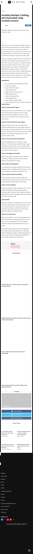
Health (2, 488)
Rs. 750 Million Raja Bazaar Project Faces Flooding (7, 433)
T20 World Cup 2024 (6, 491)
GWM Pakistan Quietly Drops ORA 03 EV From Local (23, 446)
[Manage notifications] (29, 550)
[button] (26, 25)
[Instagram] (8, 519)
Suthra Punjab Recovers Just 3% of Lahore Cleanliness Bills (23, 433)
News (3, 436)
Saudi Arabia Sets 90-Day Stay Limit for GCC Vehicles (8, 446)
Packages (3, 512)
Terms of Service (5, 506)
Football (3, 497)
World (2, 485)
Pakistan (19, 449)
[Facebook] (2, 519)
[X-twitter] (5, 519)
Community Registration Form (8, 503)
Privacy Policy (4, 509)
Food (3, 11)
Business (3, 479)
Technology (4, 476)
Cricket (2, 494)
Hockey (3, 500)
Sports (2, 482)
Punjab (6, 436)
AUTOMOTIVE (5, 449)
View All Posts (15, 246)
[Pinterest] (10, 519)
